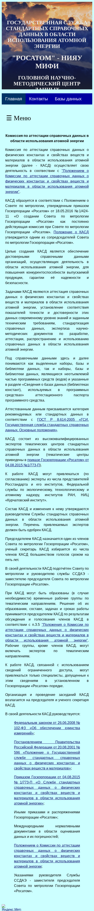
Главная (13, 98)
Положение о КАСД (71, 232)
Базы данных (68, 98)
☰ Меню (18, 118)
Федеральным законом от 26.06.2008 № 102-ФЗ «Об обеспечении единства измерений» (47, 728)
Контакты (38, 98)
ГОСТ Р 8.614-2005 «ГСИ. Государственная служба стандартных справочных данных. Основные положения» (47, 425)
